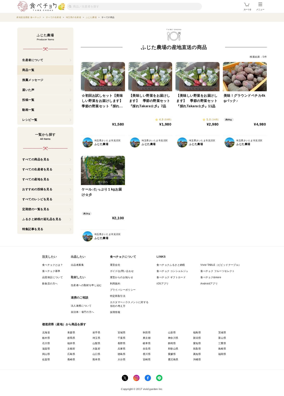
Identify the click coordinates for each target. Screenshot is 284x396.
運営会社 (115, 264)
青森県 (71, 332)
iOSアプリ (163, 283)
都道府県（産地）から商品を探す (64, 324)
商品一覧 (28, 70)
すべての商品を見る (35, 159)
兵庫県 (121, 348)
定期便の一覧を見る (35, 209)
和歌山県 (173, 348)
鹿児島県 (173, 359)
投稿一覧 (28, 99)
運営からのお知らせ (121, 277)
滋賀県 (46, 348)
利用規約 (115, 283)
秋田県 (147, 332)
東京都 (147, 337)
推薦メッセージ (32, 80)
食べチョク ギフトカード (171, 277)
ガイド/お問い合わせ (122, 271)
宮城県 (121, 332)
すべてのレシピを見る (37, 199)
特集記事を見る (32, 229)
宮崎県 (147, 359)
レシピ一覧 (29, 119)
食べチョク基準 (51, 271)
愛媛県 (172, 354)
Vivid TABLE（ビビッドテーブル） (220, 264)
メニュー (260, 9)
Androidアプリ (209, 283)
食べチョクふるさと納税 (171, 264)
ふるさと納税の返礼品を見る (42, 219)
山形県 (172, 332)
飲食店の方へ (50, 283)
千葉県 (121, 337)
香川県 (147, 354)
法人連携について (81, 305)
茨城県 (222, 332)
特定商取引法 (117, 296)
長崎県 (71, 359)
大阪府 (96, 348)
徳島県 (121, 354)
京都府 (71, 348)
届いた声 (28, 89)
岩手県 (96, 332)
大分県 (121, 359)
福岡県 (222, 354)
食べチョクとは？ (52, 264)
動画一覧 (28, 109)
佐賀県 (46, 359)
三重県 (222, 343)
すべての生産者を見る (37, 169)
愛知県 (197, 343)
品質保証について (52, 277)
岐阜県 (147, 343)
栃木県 (46, 337)
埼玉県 (96, 337)
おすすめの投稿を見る (37, 189)
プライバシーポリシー (123, 289)
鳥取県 (197, 348)
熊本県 (96, 359)
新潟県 (197, 337)
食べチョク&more (210, 277)
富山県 (222, 337)
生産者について (32, 60)
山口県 (96, 354)
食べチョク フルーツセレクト (217, 271)
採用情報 (115, 312)
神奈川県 (173, 337)
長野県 (121, 343)
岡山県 (46, 354)
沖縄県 (197, 359)
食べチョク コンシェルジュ (172, 271)
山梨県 (96, 343)
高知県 (197, 354)
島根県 (222, 348)
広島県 (71, 354)
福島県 (197, 332)
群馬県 (71, 337)
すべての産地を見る (35, 179)
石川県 (46, 343)
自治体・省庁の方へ (82, 312)
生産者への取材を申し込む (86, 285)
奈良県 (147, 348)
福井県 (71, 343)
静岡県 (172, 343)
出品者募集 (77, 264)
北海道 (46, 332)
